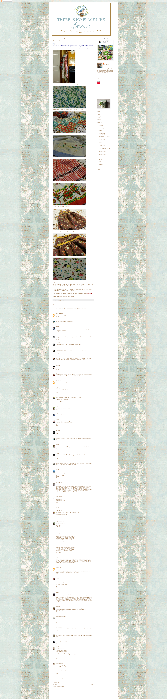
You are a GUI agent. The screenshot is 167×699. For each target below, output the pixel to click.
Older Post (92, 684)
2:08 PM (57, 603)
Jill (56, 436)
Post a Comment (56, 682)
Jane (56, 592)
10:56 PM (57, 353)
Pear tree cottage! (58, 461)
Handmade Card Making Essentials (104, 136)
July (99, 131)
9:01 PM (57, 643)
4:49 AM (57, 409)
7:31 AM (57, 427)
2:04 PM (57, 573)
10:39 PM (57, 345)
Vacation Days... (101, 153)
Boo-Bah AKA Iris (59, 510)
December (100, 123)
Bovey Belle (57, 567)
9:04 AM (57, 478)
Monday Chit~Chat (102, 143)
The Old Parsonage (59, 521)
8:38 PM (57, 658)
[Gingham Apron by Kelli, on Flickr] (69, 181)
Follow (98, 78)
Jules (56, 326)
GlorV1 (57, 365)
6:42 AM (57, 416)
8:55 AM (57, 630)
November (100, 125)
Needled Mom (58, 320)
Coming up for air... (102, 142)
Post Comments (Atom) (60, 686)
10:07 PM (57, 316)
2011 (99, 119)
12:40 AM (57, 383)
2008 (99, 167)
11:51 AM (57, 507)
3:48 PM (57, 623)
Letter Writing (101, 137)
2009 (99, 122)
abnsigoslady (58, 342)
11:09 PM (57, 369)
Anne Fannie (58, 356)
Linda (57, 335)
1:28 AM (57, 392)
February (100, 164)
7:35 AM (57, 433)
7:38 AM (57, 441)
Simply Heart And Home (60, 616)
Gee (56, 406)
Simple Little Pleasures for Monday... (104, 148)
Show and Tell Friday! (102, 133)
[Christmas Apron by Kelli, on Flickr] (69, 205)
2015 (99, 114)
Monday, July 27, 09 (102, 139)
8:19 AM (57, 458)
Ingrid (57, 373)
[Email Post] (63, 300)
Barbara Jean (58, 496)
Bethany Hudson (58, 313)
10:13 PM (57, 323)
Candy (57, 419)
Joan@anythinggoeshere (60, 307)
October (100, 127)
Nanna (57, 444)
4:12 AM (57, 403)
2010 (99, 120)
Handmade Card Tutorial (102, 134)
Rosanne (57, 430)
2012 (99, 117)
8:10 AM (57, 449)
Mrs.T (57, 469)
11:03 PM (57, 362)
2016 (99, 112)
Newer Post (55, 684)
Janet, (57, 633)
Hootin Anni (58, 395)
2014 (99, 116)
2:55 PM (57, 680)
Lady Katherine (58, 482)
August (100, 130)
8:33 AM (57, 465)
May (100, 159)
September (100, 128)
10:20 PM (57, 339)
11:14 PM (57, 377)
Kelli (105, 63)
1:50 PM (57, 554)
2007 (99, 169)
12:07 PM (57, 518)
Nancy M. (57, 413)
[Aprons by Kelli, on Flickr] (64, 82)
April (100, 161)
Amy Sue (57, 349)
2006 (99, 171)
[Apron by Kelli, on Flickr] (69, 108)
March (100, 162)
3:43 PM (57, 612)
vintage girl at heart (59, 453)
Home (73, 684)
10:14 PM (57, 331)
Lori (56, 646)
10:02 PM (57, 310)
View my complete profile (101, 73)
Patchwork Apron (101, 149)
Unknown (57, 380)
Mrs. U (57, 577)
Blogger (87, 695)
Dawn (57, 640)
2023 (99, 111)
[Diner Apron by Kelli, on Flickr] (69, 279)
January (100, 165)
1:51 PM (57, 636)
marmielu (57, 606)
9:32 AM (57, 493)
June (100, 157)
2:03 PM (57, 563)
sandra (57, 677)
